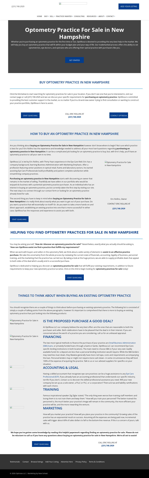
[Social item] (30, 6)
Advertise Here (67, 462)
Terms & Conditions (97, 462)
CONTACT (110, 16)
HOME (39, 16)
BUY (45, 16)
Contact (26, 462)
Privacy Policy (81, 462)
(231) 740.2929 (118, 208)
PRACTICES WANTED (64, 16)
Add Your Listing (52, 462)
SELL (52, 16)
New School (42, 473)
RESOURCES (91, 16)
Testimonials (15, 462)
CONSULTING (79, 16)
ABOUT (101, 16)
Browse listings (37, 462)
